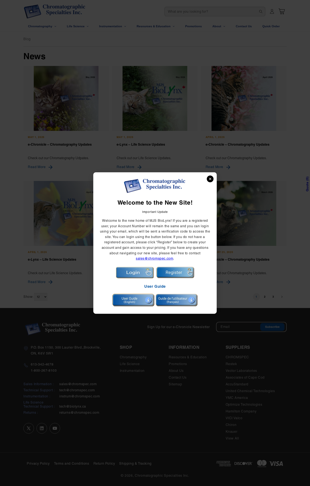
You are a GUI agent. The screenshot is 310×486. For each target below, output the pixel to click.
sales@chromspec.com (154, 259)
